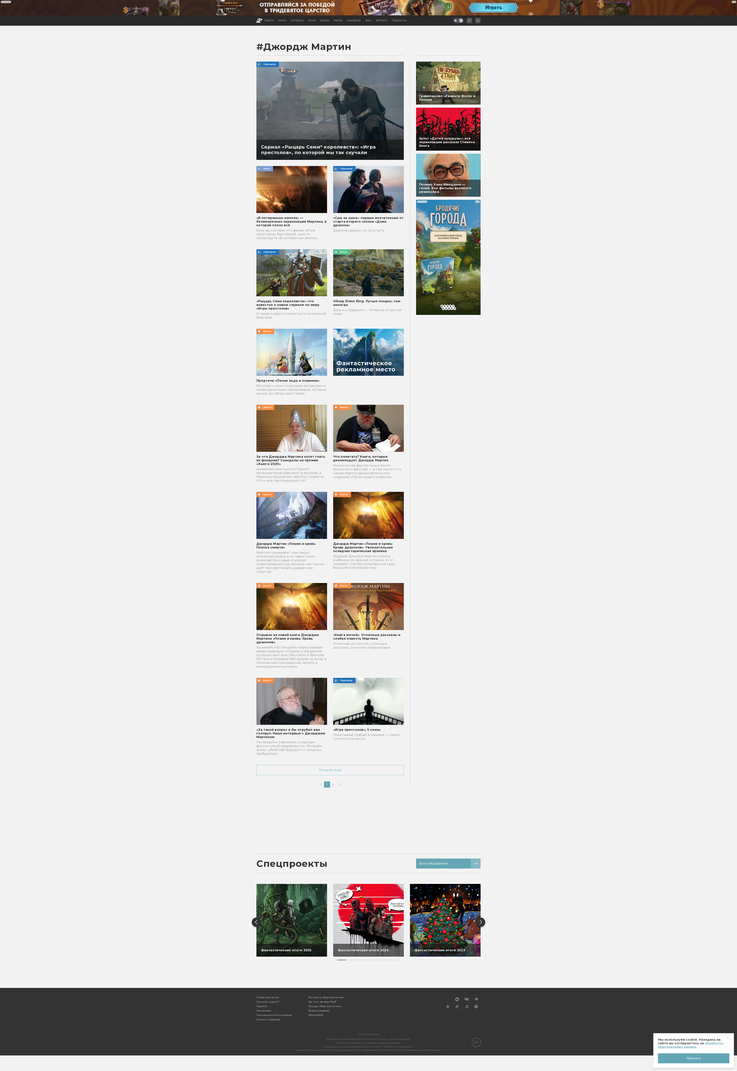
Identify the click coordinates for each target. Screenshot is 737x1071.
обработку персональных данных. (690, 1045)
